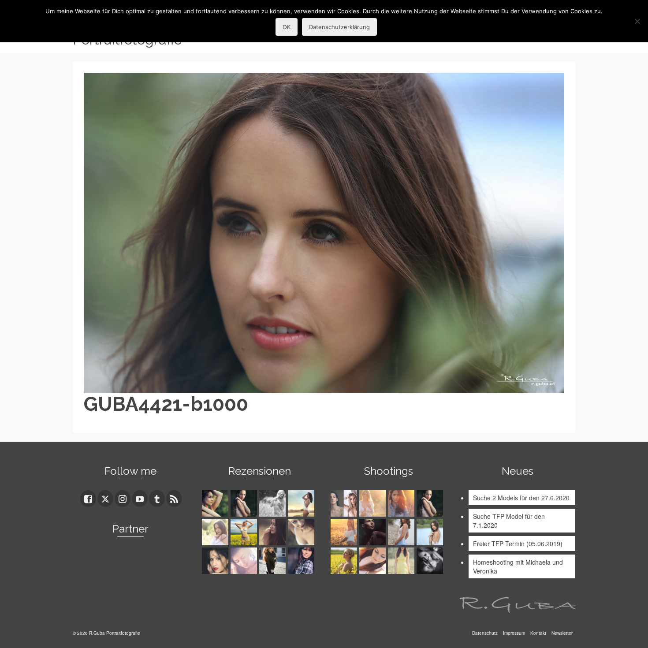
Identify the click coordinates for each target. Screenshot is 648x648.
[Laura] (216, 532)
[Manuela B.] (302, 560)
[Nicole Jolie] (273, 560)
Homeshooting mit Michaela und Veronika (518, 566)
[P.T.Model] (273, 503)
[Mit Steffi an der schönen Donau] (402, 532)
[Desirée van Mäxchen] (245, 560)
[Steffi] (302, 503)
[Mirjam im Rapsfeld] (345, 560)
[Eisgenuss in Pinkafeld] (373, 532)
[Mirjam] (245, 532)
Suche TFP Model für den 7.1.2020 (509, 520)
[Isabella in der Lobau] (402, 560)
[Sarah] (216, 503)
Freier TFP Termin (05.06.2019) (517, 543)
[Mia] (373, 503)
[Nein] (637, 21)
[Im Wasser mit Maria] (431, 503)
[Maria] (245, 503)
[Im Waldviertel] (345, 532)
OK (286, 26)
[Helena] (373, 560)
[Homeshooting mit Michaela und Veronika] (345, 503)
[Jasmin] (216, 560)
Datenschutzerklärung (339, 26)
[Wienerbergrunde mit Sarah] (402, 503)
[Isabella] (273, 532)
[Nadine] (431, 560)
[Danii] (302, 532)
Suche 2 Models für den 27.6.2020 (521, 497)
